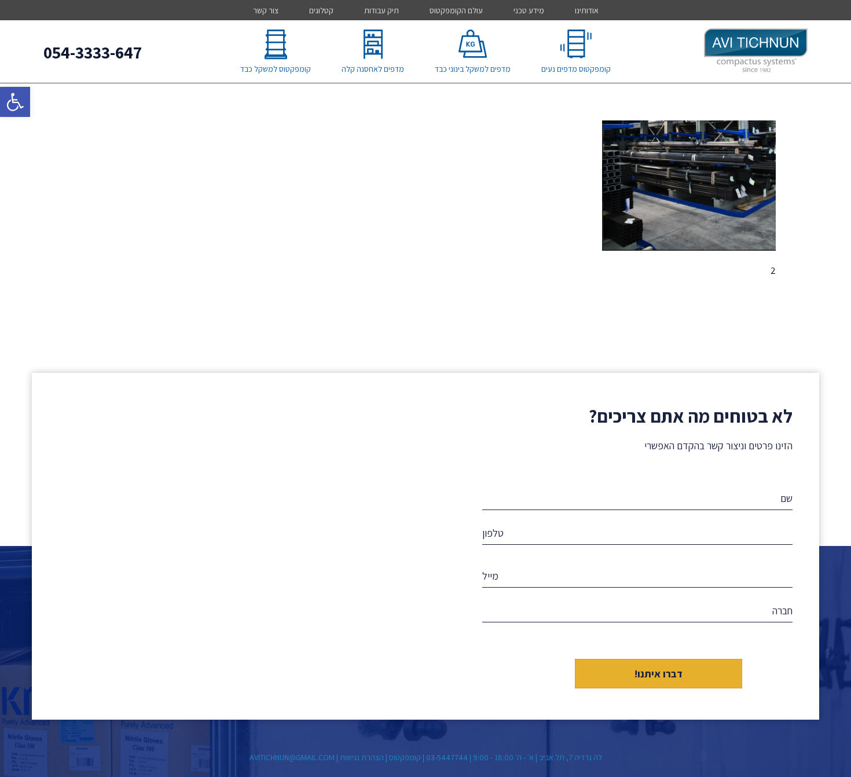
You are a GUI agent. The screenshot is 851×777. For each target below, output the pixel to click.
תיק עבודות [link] (381, 10)
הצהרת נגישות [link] (362, 757)
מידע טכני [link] (528, 10)
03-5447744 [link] (447, 757)
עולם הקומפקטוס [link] (456, 10)
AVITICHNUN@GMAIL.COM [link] (292, 757)
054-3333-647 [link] (92, 52)
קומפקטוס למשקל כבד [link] (275, 69)
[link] (15, 102)
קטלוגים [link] (321, 10)
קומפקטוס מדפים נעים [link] (576, 69)
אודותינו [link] (587, 10)
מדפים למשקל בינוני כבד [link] (473, 69)
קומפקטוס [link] (405, 757)
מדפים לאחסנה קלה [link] (373, 69)
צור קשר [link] (265, 10)
